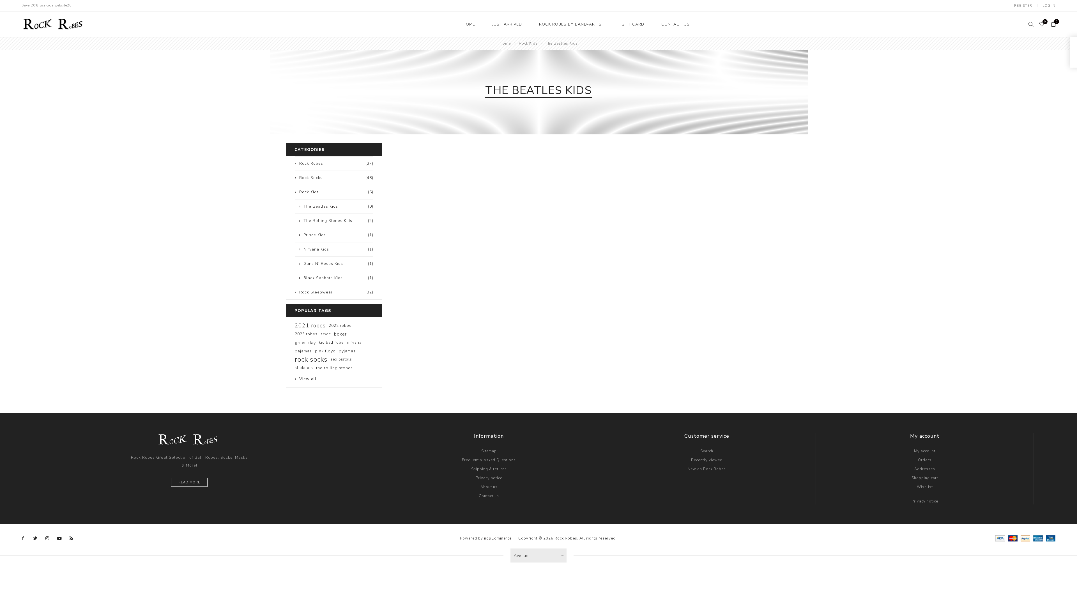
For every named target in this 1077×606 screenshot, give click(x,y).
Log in (1049, 5)
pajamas (303, 351)
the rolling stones (334, 368)
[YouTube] (59, 538)
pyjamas (347, 351)
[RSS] (71, 538)
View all (307, 379)
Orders (924, 460)
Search (706, 451)
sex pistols (341, 359)
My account (924, 451)
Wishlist (925, 487)
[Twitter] (35, 538)
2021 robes (310, 325)
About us (489, 487)
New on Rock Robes (707, 469)
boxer (340, 334)
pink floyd (325, 351)
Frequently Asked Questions (489, 460)
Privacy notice (489, 478)
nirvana (354, 342)
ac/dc (326, 334)
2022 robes (340, 325)
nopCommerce (498, 538)
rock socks (311, 359)
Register (1023, 5)
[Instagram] (47, 538)
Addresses (924, 469)
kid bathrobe (331, 342)
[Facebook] (23, 538)
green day (305, 342)
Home (505, 43)
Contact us (489, 496)
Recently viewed (706, 460)
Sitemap (489, 451)
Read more (189, 482)
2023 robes (306, 334)
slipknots (304, 367)
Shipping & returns (489, 469)
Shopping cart (925, 478)
